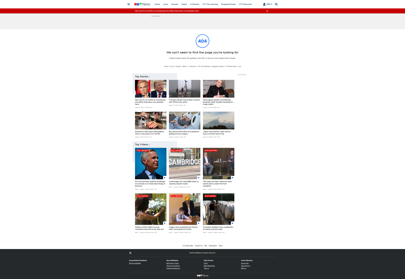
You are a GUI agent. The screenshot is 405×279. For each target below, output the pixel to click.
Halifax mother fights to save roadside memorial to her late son (149, 228)
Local (165, 4)
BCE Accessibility (135, 263)
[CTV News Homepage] (142, 4)
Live (239, 66)
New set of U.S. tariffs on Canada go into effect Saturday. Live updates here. (150, 102)
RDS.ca (243, 268)
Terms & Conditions (173, 266)
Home (157, 4)
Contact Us (198, 245)
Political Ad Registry (173, 268)
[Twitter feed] (130, 253)
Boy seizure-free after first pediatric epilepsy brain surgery (184, 133)
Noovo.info (245, 263)
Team (220, 245)
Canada (174, 4)
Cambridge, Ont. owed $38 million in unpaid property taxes (184, 183)
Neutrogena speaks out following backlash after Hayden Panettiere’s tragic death (218, 102)
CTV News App (188, 245)
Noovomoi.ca (245, 266)
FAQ (205, 245)
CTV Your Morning (210, 4)
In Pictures (194, 4)
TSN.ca (206, 268)
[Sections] (129, 4)
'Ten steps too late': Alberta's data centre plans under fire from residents (217, 184)
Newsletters (213, 245)
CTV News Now (245, 4)
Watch (184, 4)
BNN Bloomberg (209, 266)
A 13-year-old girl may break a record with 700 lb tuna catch (184, 101)
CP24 (206, 263)
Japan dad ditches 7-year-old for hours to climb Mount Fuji (217, 133)
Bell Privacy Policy (172, 263)
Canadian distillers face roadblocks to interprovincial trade (218, 228)
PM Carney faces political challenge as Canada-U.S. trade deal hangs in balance (150, 184)
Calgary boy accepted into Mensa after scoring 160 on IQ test (183, 228)
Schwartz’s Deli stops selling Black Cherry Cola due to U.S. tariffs (149, 133)
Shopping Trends (228, 4)
